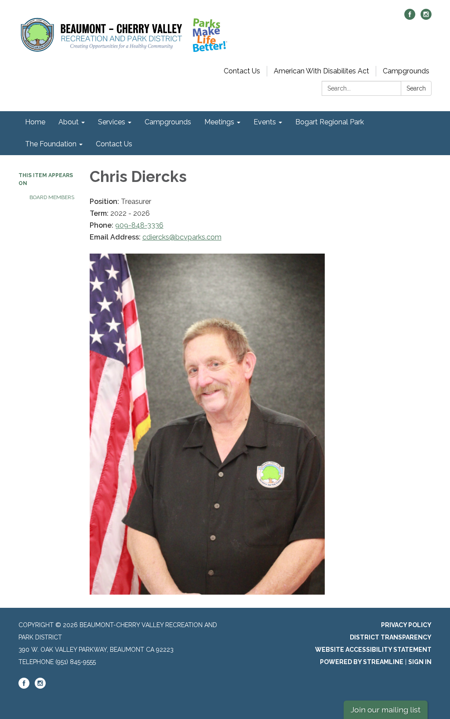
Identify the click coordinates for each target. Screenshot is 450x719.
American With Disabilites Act (321, 71)
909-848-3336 (139, 225)
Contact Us (242, 71)
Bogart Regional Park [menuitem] (329, 122)
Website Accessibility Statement (373, 649)
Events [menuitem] (265, 122)
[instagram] (426, 17)
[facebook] (409, 17)
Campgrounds (406, 71)
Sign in (420, 661)
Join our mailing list (386, 709)
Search (416, 88)
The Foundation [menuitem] (50, 144)
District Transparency (391, 637)
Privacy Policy (406, 624)
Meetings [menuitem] (219, 122)
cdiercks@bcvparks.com (181, 237)
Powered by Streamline (361, 661)
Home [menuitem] (35, 122)
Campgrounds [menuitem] (168, 122)
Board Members (51, 197)
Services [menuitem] (111, 122)
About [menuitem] (68, 122)
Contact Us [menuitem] (114, 144)
